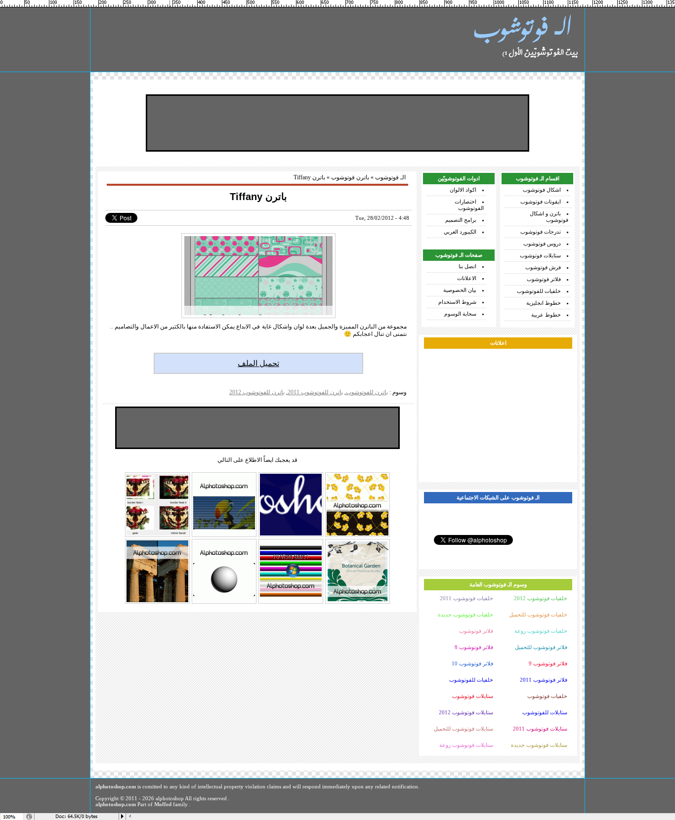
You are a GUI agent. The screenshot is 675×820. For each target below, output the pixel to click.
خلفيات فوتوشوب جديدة (465, 614)
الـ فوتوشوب (390, 177)
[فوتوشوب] (525, 39)
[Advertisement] (337, 123)
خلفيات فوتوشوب (547, 696)
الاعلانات (466, 278)
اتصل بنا (467, 266)
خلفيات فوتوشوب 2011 (466, 598)
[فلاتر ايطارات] (157, 536)
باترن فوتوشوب (350, 177)
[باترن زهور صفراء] (357, 536)
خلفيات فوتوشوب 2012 (540, 598)
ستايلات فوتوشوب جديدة (539, 745)
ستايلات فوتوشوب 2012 (466, 712)
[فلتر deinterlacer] (224, 536)
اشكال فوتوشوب (542, 190)
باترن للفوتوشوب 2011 (315, 392)
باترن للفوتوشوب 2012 (257, 392)
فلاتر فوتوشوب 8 (474, 647)
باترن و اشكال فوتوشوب (549, 216)
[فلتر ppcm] (157, 602)
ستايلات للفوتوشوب (544, 712)
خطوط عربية (546, 315)
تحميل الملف (258, 363)
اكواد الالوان (463, 190)
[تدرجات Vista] (290, 602)
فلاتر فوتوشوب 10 (472, 663)
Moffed (162, 804)
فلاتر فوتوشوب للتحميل (541, 647)
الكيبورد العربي (460, 232)
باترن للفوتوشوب (367, 392)
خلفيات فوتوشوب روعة (540, 631)
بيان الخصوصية (459, 290)
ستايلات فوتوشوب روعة (466, 745)
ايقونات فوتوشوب (540, 202)
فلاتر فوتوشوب (544, 279)
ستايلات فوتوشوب (540, 255)
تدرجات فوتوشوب (540, 232)
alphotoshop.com (115, 786)
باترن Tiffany (258, 196)
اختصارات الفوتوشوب (469, 205)
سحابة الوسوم (460, 314)
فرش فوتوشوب (543, 267)
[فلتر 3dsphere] (224, 602)
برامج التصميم (460, 220)
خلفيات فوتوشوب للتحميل (538, 614)
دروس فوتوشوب (542, 243)
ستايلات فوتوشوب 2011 (540, 729)
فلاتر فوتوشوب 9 (548, 663)
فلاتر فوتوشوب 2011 (543, 680)
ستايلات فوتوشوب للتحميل (463, 729)
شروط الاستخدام (457, 302)
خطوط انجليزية (543, 303)
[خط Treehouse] (290, 536)
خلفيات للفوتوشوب (539, 291)
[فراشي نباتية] (357, 602)
